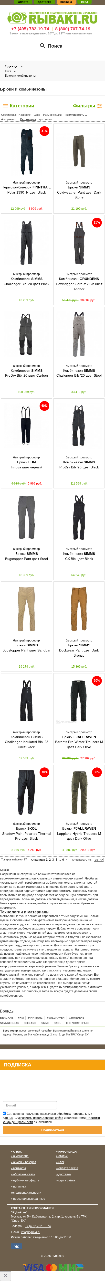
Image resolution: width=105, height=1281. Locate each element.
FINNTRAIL (35, 1017)
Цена (37, 114)
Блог (61, 1162)
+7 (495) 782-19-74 (30, 28)
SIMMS (45, 1023)
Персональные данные (29, 1198)
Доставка (64, 1174)
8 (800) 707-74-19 (72, 28)
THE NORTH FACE (77, 1023)
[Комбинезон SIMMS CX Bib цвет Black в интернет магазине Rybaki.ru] (79, 517)
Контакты (19, 1168)
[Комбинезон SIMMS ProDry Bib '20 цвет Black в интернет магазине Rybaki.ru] (79, 426)
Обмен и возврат (24, 1162)
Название (25, 114)
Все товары (28, 119)
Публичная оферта (26, 1180)
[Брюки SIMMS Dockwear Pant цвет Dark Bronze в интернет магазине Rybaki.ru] (79, 609)
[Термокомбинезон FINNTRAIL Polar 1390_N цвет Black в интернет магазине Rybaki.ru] (26, 151)
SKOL (57, 1023)
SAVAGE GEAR (9, 1023)
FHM (21, 1017)
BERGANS (6, 1017)
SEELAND (30, 1023)
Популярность (74, 114)
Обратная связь (24, 1174)
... (60, 859)
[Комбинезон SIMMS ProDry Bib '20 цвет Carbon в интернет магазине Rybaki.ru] (26, 334)
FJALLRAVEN (55, 1017)
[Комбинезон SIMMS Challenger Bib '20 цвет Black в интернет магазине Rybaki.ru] (26, 243)
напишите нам (82, 33)
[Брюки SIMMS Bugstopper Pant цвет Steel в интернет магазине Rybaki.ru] (26, 517)
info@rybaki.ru (30, 1232)
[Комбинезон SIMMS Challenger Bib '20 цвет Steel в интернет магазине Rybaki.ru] (79, 334)
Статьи (63, 1156)
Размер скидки (52, 114)
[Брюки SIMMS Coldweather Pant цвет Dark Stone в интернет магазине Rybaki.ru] (79, 151)
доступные (45, 119)
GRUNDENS (76, 1017)
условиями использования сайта (40, 1118)
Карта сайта (66, 1180)
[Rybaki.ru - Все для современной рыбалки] (52, 17)
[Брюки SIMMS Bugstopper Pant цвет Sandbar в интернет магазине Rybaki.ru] (26, 609)
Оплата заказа (68, 1168)
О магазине (21, 1156)
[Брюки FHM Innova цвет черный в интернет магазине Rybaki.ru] (26, 426)
